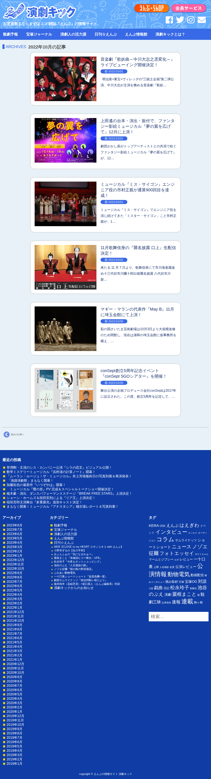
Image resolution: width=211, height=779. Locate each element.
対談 (202, 581)
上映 (156, 567)
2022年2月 (14, 603)
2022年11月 (15, 564)
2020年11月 (15, 668)
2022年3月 (14, 599)
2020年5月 (14, 694)
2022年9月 (14, 573)
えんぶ (172, 525)
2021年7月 (14, 633)
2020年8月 (14, 681)
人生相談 (164, 567)
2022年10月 (15, 568)
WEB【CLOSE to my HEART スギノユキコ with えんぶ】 (88, 546)
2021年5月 (14, 642)
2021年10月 (15, 620)
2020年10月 (15, 672)
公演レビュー (185, 567)
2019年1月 (14, 763)
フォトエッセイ (176, 553)
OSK (162, 525)
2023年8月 (14, 525)
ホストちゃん (202, 554)
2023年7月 (14, 529)
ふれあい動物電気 (64, 572)
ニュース (181, 546)
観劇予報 (10, 34)
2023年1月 (14, 555)
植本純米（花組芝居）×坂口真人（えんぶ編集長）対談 (87, 583)
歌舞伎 (193, 588)
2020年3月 (14, 703)
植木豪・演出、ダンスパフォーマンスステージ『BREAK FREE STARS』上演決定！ (69, 493)
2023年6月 (14, 534)
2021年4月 (14, 646)
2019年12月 (15, 716)
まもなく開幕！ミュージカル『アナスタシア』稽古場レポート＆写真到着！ (63, 506)
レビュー (186, 559)
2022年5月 (14, 590)
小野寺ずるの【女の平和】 (70, 550)
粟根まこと (184, 594)
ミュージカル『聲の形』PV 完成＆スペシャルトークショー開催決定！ (60, 489)
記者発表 (166, 602)
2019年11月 (15, 720)
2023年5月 (14, 538)
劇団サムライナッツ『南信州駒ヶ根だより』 (81, 580)
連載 (187, 601)
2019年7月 (14, 737)
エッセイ (192, 533)
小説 (151, 588)
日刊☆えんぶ (106, 34)
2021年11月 (15, 616)
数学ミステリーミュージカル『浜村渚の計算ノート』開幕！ (51, 472)
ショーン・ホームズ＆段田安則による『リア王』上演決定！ (51, 498)
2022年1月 (14, 607)
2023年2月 (14, 551)
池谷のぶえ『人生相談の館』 (71, 565)
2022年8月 (14, 577)
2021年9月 (14, 625)
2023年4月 (14, 542)
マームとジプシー (161, 559)
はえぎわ (189, 525)
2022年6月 (14, 586)
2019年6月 (14, 742)
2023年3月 (14, 547)
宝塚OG (191, 582)
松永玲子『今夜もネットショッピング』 (78, 561)
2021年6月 (14, 638)
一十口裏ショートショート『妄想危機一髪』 (81, 576)
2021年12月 (15, 612)
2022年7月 (14, 581)
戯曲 (158, 587)
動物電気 (179, 574)
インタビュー (171, 532)
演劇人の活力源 (73, 34)
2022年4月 (14, 594)
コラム (165, 539)
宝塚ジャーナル (39, 34)
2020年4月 (14, 698)
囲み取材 (171, 581)
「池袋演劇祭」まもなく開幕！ (30, 480)
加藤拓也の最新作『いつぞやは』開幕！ (36, 485)
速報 (176, 601)
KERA (154, 526)
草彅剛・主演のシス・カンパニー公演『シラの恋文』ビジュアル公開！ (59, 467)
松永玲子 (179, 587)
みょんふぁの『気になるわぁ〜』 (74, 554)
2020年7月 (14, 685)
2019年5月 (14, 746)
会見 (172, 567)
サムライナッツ (186, 540)
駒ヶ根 (198, 602)
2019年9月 (14, 729)
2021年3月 (14, 651)
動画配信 (197, 575)
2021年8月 (14, 629)
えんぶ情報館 (136, 34)
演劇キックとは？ (170, 34)
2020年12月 (15, 664)
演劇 (167, 595)
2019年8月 (14, 733)
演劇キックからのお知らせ (74, 588)
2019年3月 (14, 755)
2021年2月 (14, 655)
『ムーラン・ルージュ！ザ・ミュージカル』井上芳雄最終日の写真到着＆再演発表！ (69, 476)
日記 (166, 588)
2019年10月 (15, 724)
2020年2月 (14, 707)
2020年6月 (14, 690)
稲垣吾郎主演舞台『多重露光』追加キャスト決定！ (44, 502)
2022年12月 (15, 560)
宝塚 (181, 581)
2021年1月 (14, 659)
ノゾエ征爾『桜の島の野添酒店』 (74, 569)
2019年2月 (14, 759)
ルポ (176, 559)
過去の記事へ (17, 434)
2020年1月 (14, 711)
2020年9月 (14, 677)
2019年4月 (14, 750)
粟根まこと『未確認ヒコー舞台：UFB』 (78, 557)
